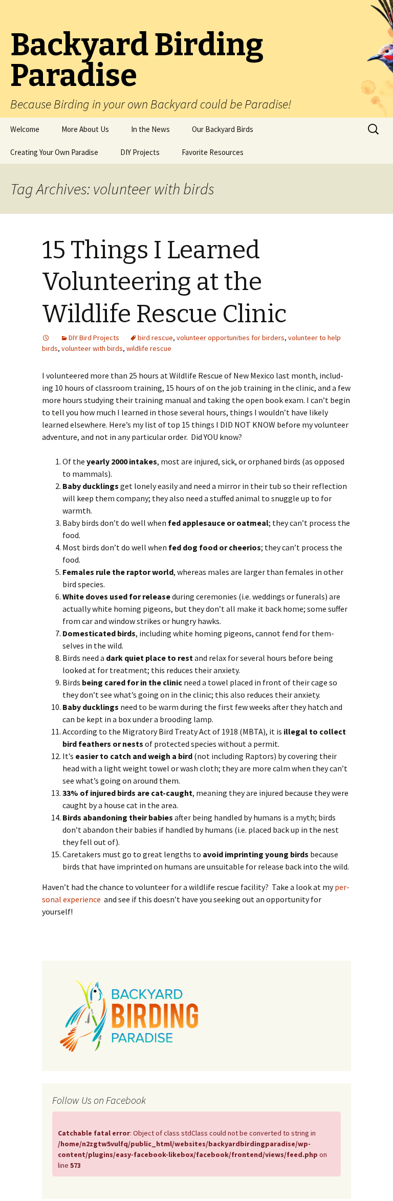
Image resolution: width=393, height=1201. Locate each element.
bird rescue (155, 337)
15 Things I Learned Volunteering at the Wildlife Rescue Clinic (164, 282)
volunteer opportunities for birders (231, 337)
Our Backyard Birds (222, 129)
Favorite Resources (213, 152)
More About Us (85, 129)
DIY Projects (140, 152)
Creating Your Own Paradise (54, 152)
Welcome (24, 129)
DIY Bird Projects (94, 337)
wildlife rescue (148, 348)
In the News (150, 129)
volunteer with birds (92, 348)
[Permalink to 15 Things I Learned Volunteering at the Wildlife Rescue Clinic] (46, 337)
